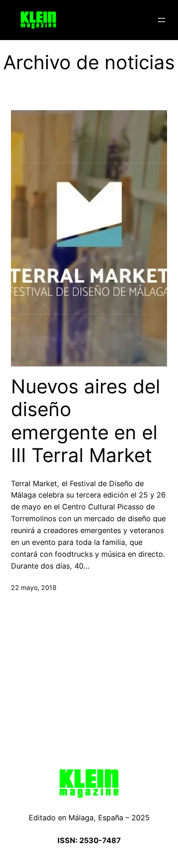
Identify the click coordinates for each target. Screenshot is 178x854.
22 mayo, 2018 (34, 587)
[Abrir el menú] (161, 20)
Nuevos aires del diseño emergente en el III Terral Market (85, 421)
